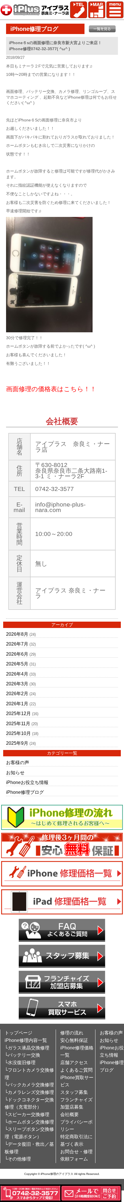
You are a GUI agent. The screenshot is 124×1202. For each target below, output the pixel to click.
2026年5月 (17, 663)
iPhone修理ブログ (25, 792)
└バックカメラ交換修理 (29, 1084)
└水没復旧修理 (20, 1062)
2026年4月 (17, 674)
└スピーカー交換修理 (27, 1114)
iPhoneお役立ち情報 (27, 782)
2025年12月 (18, 713)
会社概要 (69, 1114)
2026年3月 (17, 683)
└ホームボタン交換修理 (29, 1122)
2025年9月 (17, 743)
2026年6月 (17, 654)
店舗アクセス (74, 1062)
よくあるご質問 (76, 1070)
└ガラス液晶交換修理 (27, 1047)
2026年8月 (17, 634)
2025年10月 (18, 733)
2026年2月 (17, 693)
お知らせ (15, 772)
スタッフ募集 (74, 1092)
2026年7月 (17, 644)
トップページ (18, 1032)
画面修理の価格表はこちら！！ (51, 389)
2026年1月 (17, 703)
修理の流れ (71, 1032)
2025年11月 (18, 723)
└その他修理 (18, 1158)
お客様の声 (17, 762)
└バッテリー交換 (22, 1055)
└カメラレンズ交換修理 (29, 1092)
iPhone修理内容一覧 (26, 1040)
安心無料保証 (74, 1040)
